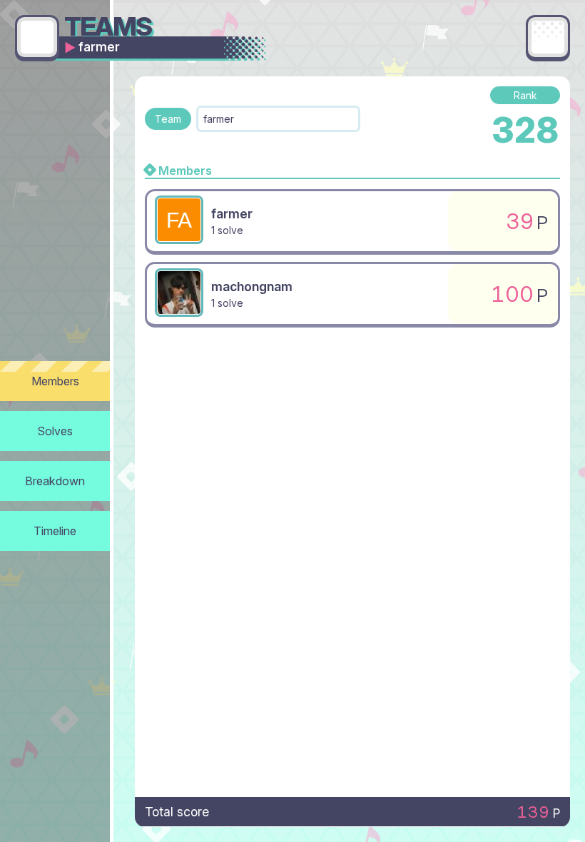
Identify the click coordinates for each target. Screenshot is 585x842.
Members (55, 381)
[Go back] (37, 37)
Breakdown (55, 481)
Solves (55, 431)
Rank (525, 95)
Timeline (55, 531)
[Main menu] (548, 37)
